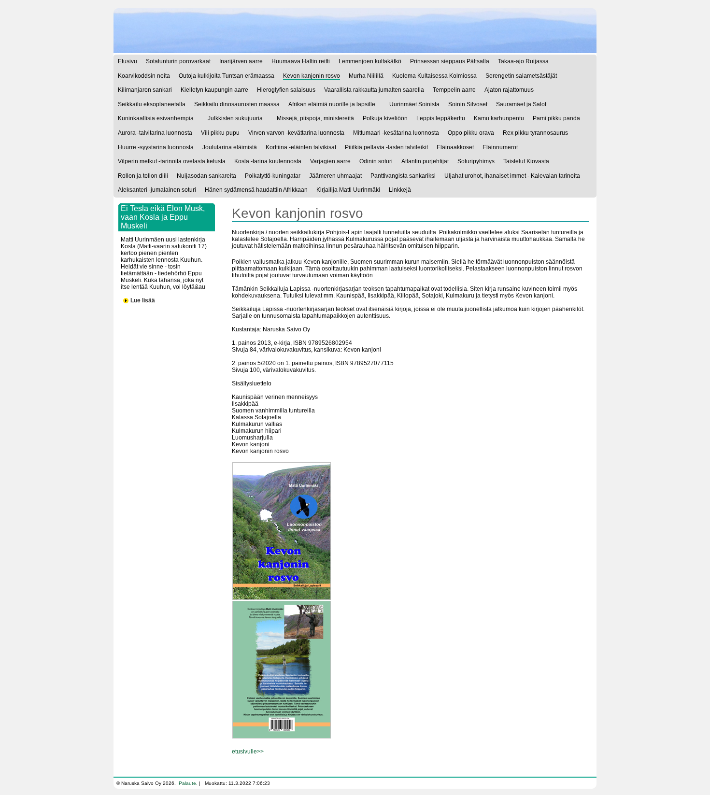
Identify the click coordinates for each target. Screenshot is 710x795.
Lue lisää (142, 300)
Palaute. (188, 783)
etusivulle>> (248, 751)
